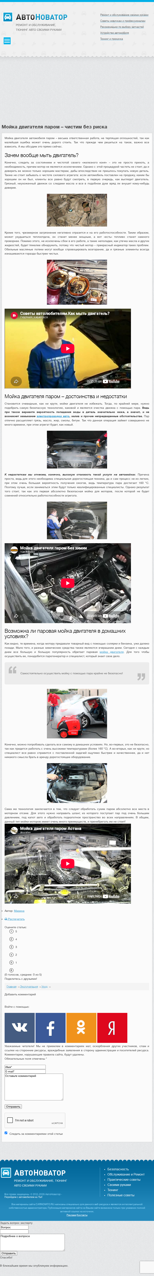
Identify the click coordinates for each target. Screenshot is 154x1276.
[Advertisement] (77, 94)
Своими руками (119, 1185)
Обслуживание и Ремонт (126, 1174)
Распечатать (16, 919)
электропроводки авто (53, 416)
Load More (77, 1148)
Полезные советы (120, 1195)
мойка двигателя (112, 651)
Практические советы (123, 1180)
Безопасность (118, 1169)
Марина (19, 910)
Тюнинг (112, 1190)
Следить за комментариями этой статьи (36, 1133)
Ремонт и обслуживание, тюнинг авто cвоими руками (39, 27)
